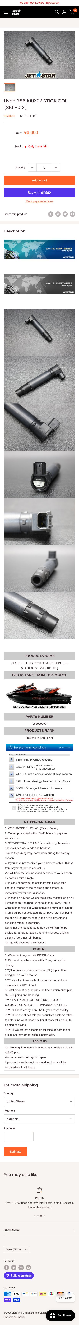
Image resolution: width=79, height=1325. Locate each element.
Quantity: (20, 167)
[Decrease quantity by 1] (32, 167)
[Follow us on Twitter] (13, 1267)
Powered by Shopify (14, 1317)
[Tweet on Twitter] (65, 214)
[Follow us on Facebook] (6, 1267)
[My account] (64, 12)
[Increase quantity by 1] (56, 167)
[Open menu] (6, 12)
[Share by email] (72, 214)
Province (9, 1110)
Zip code (9, 1128)
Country (9, 1093)
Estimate (15, 1151)
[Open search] (57, 12)
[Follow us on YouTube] (28, 1267)
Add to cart (39, 180)
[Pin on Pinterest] (58, 214)
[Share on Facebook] (50, 214)
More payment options (39, 201)
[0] (72, 12)
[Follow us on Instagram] (21, 1267)
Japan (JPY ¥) (13, 1249)
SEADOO (9, 115)
